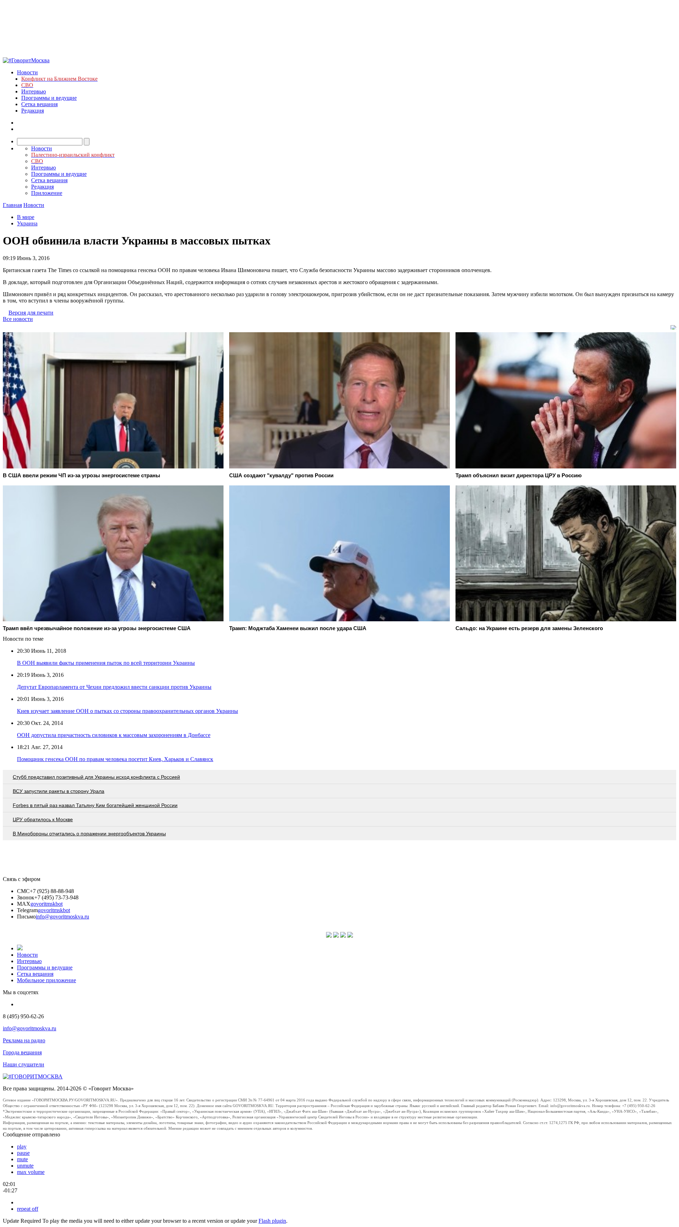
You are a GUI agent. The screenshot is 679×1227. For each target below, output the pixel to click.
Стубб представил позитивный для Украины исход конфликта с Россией (96, 777)
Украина (27, 223)
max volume (31, 1172)
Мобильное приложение (46, 980)
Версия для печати (30, 313)
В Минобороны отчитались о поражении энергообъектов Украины (89, 833)
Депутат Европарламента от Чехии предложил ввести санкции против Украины (114, 687)
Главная (12, 205)
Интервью (33, 91)
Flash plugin (272, 1221)
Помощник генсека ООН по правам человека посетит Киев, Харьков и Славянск (115, 759)
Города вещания (22, 1052)
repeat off (27, 1209)
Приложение (46, 193)
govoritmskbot (46, 904)
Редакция (32, 111)
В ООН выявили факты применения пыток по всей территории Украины (106, 663)
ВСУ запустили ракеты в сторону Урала (58, 791)
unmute (25, 1166)
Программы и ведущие (49, 98)
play (22, 1147)
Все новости (18, 319)
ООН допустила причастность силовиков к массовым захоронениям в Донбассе (113, 735)
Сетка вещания (39, 104)
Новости (27, 72)
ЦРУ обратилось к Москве (43, 819)
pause (23, 1153)
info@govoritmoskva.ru (62, 917)
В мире (25, 217)
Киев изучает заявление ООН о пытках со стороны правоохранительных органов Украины (127, 711)
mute (22, 1159)
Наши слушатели (23, 1064)
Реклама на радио (24, 1040)
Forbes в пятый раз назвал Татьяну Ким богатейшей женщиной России (95, 805)
